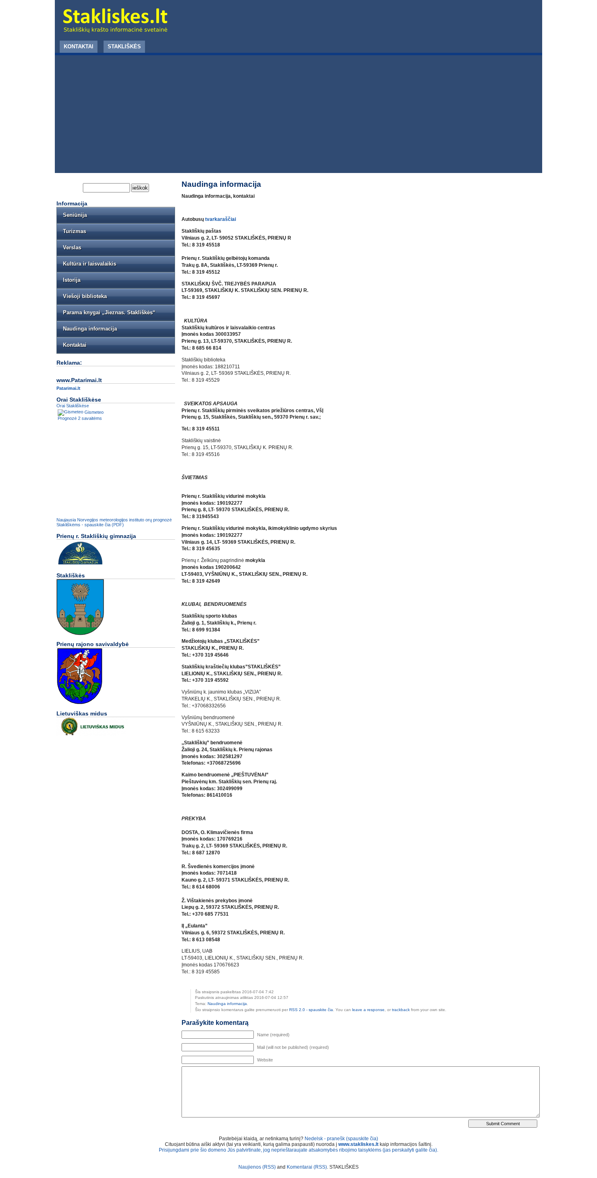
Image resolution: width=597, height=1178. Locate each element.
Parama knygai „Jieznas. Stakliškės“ (109, 312)
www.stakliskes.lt (358, 1144)
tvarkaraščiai (220, 219)
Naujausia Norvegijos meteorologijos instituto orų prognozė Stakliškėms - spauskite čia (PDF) (114, 522)
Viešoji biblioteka (85, 296)
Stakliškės (124, 46)
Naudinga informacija (227, 1003)
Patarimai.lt (68, 388)
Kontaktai (78, 46)
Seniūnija (75, 215)
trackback (401, 1009)
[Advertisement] (298, 116)
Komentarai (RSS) (307, 1167)
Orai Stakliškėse (72, 405)
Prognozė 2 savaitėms (80, 418)
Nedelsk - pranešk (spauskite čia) (341, 1138)
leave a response (368, 1009)
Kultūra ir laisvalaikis (89, 264)
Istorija (71, 280)
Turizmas (74, 231)
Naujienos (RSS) (257, 1167)
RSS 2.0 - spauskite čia (311, 1009)
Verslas (72, 247)
